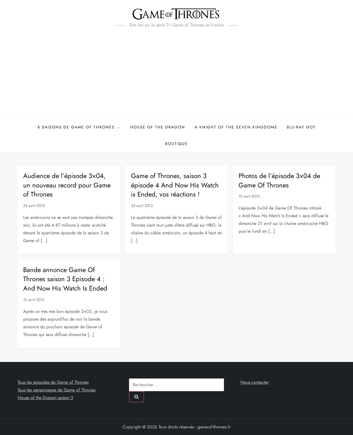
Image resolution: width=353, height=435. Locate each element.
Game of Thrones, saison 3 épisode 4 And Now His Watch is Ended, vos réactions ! (175, 185)
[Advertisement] (176, 77)
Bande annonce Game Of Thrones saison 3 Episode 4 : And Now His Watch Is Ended (65, 279)
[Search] (136, 396)
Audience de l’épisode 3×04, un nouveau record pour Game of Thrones (67, 185)
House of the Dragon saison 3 (45, 397)
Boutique (176, 143)
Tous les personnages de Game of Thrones (56, 390)
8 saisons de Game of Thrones (76, 127)
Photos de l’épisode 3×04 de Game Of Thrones (279, 180)
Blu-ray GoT (301, 127)
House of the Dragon (157, 127)
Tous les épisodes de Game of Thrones (53, 382)
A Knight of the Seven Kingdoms (236, 127)
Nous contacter (254, 382)
